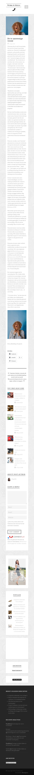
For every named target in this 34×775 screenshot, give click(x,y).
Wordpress (25, 772)
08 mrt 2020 (19, 432)
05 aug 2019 (19, 445)
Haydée (14, 479)
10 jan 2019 (19, 454)
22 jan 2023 (12, 43)
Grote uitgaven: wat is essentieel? (17, 732)
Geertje (8, 748)
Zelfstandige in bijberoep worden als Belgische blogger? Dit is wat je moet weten (17, 711)
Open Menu (26, 7)
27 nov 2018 (19, 467)
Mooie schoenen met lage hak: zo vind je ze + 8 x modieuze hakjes (19, 606)
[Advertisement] (17, 649)
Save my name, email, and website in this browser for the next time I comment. (16, 523)
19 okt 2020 (19, 411)
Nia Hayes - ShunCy (11, 736)
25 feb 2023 (19, 402)
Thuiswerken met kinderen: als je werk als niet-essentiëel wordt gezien (16, 738)
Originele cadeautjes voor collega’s (17, 695)
